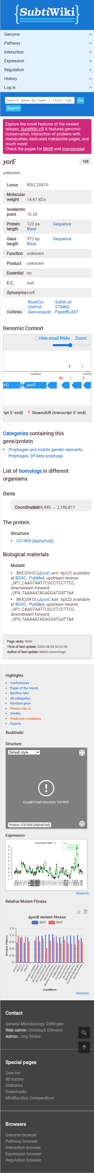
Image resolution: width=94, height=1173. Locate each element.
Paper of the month (24, 688)
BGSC (20, 578)
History (10, 78)
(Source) (82, 893)
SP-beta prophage (46, 455)
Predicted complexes (25, 719)
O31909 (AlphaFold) (35, 540)
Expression (14, 60)
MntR (48, 148)
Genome (12, 34)
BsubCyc (36, 302)
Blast (31, 228)
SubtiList (63, 302)
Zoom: (81, 338)
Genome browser (21, 1135)
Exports (15, 724)
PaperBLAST (67, 311)
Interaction (14, 52)
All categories (20, 698)
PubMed (36, 578)
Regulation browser (23, 1160)
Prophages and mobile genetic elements (45, 449)
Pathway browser (21, 1141)
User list (12, 1072)
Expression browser (23, 1153)
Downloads (15, 1091)
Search (13, 108)
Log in (10, 87)
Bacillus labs (19, 693)
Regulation (14, 69)
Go (80, 100)
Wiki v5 (31, 129)
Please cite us (20, 708)
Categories (15, 433)
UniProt (35, 306)
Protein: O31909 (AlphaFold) (29, 825)
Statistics (14, 1085)
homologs (30, 471)
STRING (62, 306)
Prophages (18, 455)
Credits (15, 713)
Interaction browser (23, 1147)
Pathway (12, 43)
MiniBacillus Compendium (29, 1098)
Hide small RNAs (54, 338)
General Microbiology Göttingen (34, 1023)
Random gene (20, 703)
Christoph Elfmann (45, 1030)
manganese (73, 148)
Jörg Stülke (30, 1036)
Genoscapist (39, 311)
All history (14, 1079)
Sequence (62, 224)
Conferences (19, 683)
